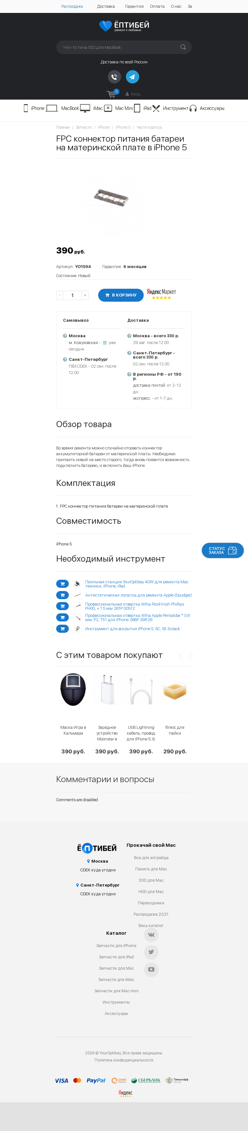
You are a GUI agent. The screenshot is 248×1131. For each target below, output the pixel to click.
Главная (63, 127)
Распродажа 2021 (151, 914)
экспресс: (142, 398)
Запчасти (84, 127)
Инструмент (176, 108)
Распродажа (72, 6)
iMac (98, 108)
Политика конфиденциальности (124, 1060)
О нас (176, 6)
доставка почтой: (149, 385)
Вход (135, 94)
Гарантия (134, 6)
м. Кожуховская (83, 342)
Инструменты (116, 1002)
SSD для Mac (151, 880)
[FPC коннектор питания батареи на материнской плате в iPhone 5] (111, 199)
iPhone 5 (123, 127)
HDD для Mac (151, 891)
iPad (147, 108)
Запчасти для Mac (116, 968)
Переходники (151, 903)
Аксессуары (212, 108)
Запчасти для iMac (116, 979)
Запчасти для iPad (116, 957)
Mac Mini (124, 108)
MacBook (70, 108)
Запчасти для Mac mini (116, 991)
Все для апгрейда (151, 858)
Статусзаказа (217, 550)
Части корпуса (149, 127)
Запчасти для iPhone (116, 945)
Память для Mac (151, 869)
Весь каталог (151, 925)
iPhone (37, 108)
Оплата (157, 6)
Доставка (106, 6)
